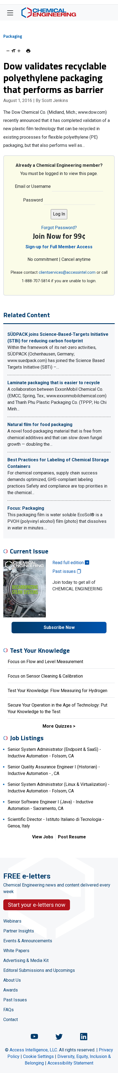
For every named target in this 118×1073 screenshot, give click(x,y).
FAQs (8, 1009)
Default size (13, 50)
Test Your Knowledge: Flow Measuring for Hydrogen (57, 690)
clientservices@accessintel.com (67, 272)
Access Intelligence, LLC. (34, 1049)
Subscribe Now (59, 627)
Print (28, 50)
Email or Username (33, 186)
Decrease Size (7, 50)
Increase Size (18, 50)
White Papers (16, 950)
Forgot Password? (59, 227)
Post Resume (72, 836)
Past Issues (15, 999)
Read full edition (68, 562)
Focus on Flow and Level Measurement (45, 661)
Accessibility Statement (70, 1063)
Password (33, 200)
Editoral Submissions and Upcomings (39, 970)
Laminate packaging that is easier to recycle (53, 382)
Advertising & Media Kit (26, 960)
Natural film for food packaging (39, 424)
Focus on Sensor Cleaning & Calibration (45, 676)
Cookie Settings (38, 1056)
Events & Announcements (27, 940)
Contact (10, 1019)
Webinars (12, 921)
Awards (10, 990)
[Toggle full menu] (10, 12)
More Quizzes (57, 726)
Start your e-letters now (36, 905)
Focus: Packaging (25, 508)
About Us (12, 980)
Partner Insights (18, 931)
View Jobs (42, 836)
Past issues (64, 571)
